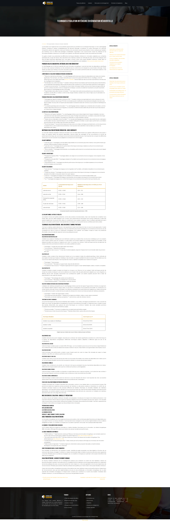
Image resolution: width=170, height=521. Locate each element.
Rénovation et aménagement (102, 3)
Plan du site (85, 520)
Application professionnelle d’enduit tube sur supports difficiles (116, 50)
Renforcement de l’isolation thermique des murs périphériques (55, 478)
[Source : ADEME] (69, 79)
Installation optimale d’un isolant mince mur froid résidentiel (92, 478)
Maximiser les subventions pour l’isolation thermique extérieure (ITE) (117, 83)
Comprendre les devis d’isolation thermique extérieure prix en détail (118, 96)
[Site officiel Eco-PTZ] (58, 439)
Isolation (90, 3)
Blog (126, 3)
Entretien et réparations (116, 3)
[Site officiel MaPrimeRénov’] (85, 435)
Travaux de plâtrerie (80, 3)
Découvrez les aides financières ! (95, 61)
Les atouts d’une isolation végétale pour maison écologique (116, 64)
